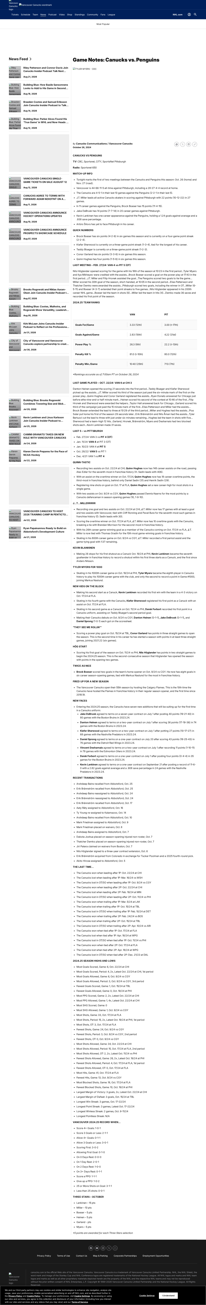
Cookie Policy (33, 1296)
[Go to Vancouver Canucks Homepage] (35, 4)
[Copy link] (194, 144)
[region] (103, 1295)
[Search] (195, 14)
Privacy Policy (15, 1296)
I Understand (168, 1295)
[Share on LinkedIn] (188, 144)
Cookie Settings (82, 1296)
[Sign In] (189, 14)
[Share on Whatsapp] (176, 144)
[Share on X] (182, 144)
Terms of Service (79, 1302)
